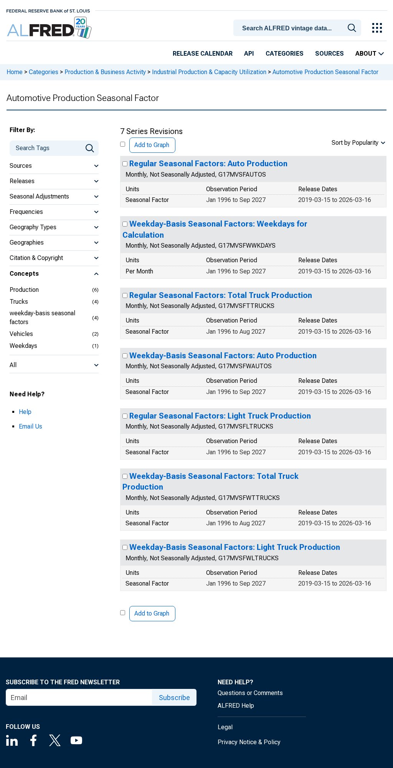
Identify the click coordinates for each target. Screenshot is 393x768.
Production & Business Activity (105, 72)
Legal (225, 727)
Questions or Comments (250, 693)
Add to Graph (151, 145)
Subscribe (174, 698)
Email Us (30, 426)
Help (25, 411)
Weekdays (23, 345)
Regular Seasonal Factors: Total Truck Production (220, 295)
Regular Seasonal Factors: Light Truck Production (220, 415)
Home (15, 72)
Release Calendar (203, 53)
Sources (329, 53)
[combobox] (298, 27)
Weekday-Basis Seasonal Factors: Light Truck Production (234, 547)
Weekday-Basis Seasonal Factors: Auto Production (223, 355)
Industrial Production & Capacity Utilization (209, 72)
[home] (50, 28)
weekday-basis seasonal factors (42, 318)
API (249, 53)
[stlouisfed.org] (48, 10)
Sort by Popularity (355, 142)
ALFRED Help (236, 705)
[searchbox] (298, 28)
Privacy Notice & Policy (249, 742)
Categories (285, 53)
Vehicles (21, 334)
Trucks (19, 301)
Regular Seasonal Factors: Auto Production (208, 163)
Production (24, 289)
